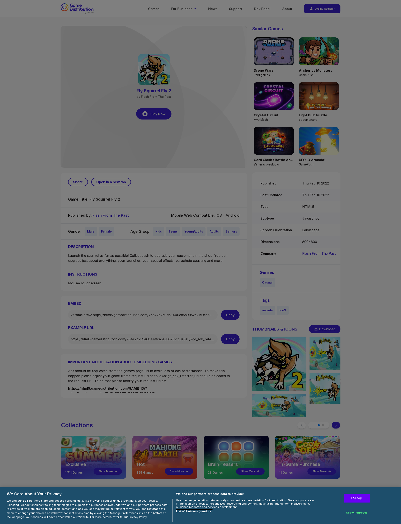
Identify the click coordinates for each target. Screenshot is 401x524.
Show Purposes (357, 512)
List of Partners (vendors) (194, 511)
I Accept (356, 498)
